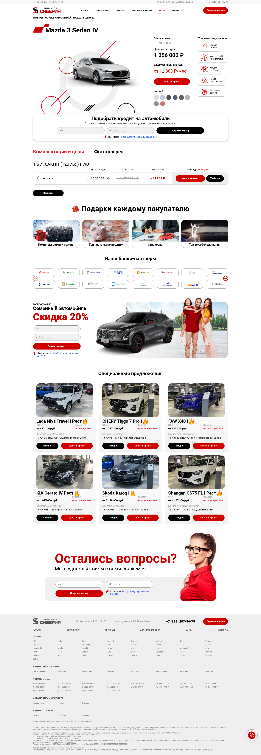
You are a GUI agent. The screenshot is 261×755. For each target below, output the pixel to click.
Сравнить (48, 193)
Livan (109, 652)
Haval (158, 645)
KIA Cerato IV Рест (54, 493)
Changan (209, 641)
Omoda (159, 648)
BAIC (133, 652)
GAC (59, 645)
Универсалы (161, 671)
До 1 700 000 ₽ (64, 691)
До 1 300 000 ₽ (64, 683)
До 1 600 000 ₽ (39, 691)
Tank (60, 652)
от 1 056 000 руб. (98, 178)
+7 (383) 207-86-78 (218, 2)
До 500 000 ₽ (39, 687)
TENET (36, 659)
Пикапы (110, 671)
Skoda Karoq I (115, 493)
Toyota (109, 648)
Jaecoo (183, 652)
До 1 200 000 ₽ (186, 687)
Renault (134, 641)
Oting (158, 655)
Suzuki (85, 648)
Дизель (85, 703)
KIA (34, 641)
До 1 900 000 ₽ (113, 691)
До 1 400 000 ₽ (211, 687)
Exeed (84, 641)
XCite (182, 655)
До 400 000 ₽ (210, 683)
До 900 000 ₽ (137, 687)
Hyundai (110, 641)
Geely (133, 645)
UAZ (133, 648)
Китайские (38, 715)
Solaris (134, 655)
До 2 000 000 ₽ (113, 683)
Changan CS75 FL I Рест (192, 493)
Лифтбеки (62, 671)
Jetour (85, 652)
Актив (46, 178)
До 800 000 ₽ (112, 687)
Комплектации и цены (58, 152)
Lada (60, 641)
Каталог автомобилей (58, 17)
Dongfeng (86, 645)
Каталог (85, 10)
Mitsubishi (37, 648)
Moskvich (184, 648)
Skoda (60, 648)
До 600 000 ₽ (63, 687)
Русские (85, 715)
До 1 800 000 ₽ (88, 691)
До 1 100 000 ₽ (162, 687)
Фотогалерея (109, 152)
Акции (162, 10)
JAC (182, 645)
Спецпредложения (142, 10)
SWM (84, 655)
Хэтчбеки (209, 671)
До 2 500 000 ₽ (137, 683)
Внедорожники (39, 671)
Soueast (159, 652)
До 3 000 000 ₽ (162, 683)
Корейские (62, 715)
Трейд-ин (120, 10)
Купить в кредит (172, 81)
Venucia (208, 655)
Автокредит (102, 10)
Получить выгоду (180, 130)
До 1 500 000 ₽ (88, 683)
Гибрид (61, 703)
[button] (225, 278)
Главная (38, 17)
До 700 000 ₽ (88, 687)
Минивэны (87, 671)
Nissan (183, 641)
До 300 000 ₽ (186, 683)
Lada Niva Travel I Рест (59, 421)
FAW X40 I (178, 421)
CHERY (36, 645)
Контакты (177, 10)
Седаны (134, 671)
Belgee (36, 655)
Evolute (110, 655)
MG (59, 655)
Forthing (208, 652)
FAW (108, 645)
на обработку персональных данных (138, 137)
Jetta (207, 648)
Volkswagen (161, 641)
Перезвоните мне (216, 10)
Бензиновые (38, 703)
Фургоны (184, 671)
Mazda (77, 17)
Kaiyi (35, 652)
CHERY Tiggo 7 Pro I (122, 421)
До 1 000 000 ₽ (39, 683)
